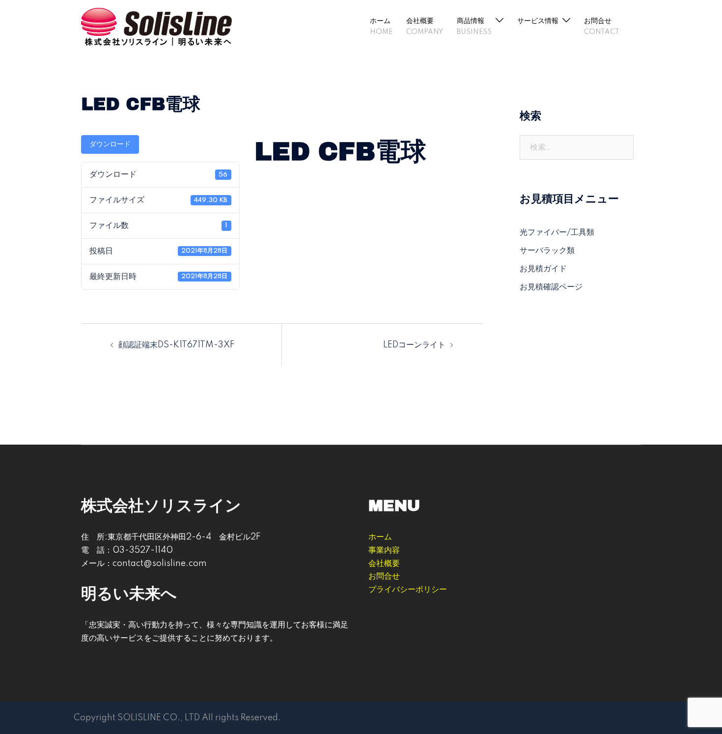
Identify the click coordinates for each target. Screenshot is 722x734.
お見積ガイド (543, 268)
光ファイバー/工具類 (557, 232)
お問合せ (597, 21)
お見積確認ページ (551, 286)
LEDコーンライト (414, 344)
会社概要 (420, 21)
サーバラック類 (547, 250)
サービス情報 (537, 21)
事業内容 (384, 550)
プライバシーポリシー (407, 589)
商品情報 (470, 21)
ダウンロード (110, 144)
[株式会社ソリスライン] (157, 26)
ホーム (380, 21)
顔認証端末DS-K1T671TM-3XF (176, 344)
